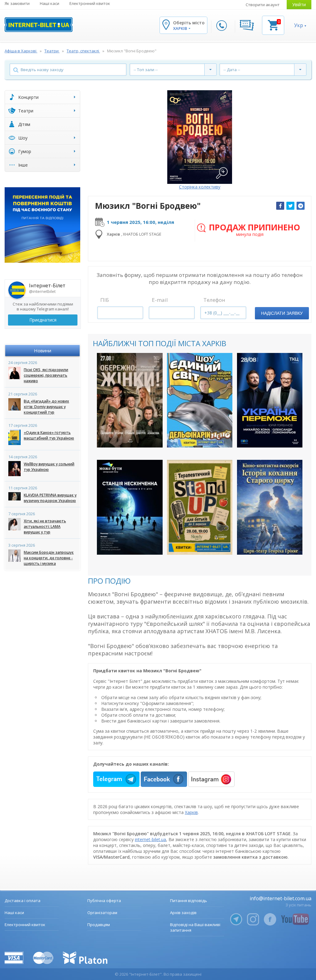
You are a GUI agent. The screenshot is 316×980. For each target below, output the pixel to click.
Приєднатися (42, 320)
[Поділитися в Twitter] (290, 206)
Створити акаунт (263, 4)
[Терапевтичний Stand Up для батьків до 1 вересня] (200, 507)
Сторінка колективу (199, 187)
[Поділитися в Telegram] (301, 206)
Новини (42, 350)
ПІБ (104, 299)
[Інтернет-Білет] (39, 24)
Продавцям (98, 924)
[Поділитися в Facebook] (280, 206)
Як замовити (17, 3)
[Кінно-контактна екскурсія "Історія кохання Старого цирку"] (270, 507)
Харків (191, 812)
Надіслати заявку (282, 313)
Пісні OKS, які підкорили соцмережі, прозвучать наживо (46, 375)
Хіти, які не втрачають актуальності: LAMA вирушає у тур (45, 526)
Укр (298, 25)
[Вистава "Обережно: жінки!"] (130, 400)
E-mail (160, 299)
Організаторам (102, 912)
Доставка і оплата (22, 900)
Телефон (214, 299)
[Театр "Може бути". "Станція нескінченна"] (130, 507)
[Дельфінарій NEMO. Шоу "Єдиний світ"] (200, 400)
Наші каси (49, 3)
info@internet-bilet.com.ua (280, 898)
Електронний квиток (89, 3)
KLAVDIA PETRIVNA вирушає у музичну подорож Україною (50, 497)
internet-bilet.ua (150, 839)
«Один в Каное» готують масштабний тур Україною (49, 435)
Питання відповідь (188, 900)
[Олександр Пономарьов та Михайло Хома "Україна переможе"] (270, 400)
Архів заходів (183, 912)
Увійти (299, 4)
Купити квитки (125, 437)
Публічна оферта (104, 900)
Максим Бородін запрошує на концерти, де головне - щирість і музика (49, 558)
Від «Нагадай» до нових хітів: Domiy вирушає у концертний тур (46, 407)
